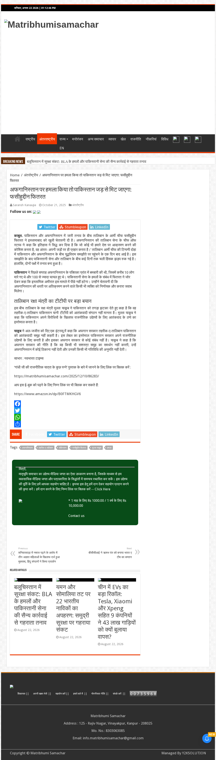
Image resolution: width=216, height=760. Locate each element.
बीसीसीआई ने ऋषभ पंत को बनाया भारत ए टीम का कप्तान (110, 553)
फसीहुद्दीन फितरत (79, 447)
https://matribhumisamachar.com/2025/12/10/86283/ (56, 376)
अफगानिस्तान (27, 447)
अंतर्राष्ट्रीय (31, 175)
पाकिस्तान (62, 447)
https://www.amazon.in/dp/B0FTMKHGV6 (47, 394)
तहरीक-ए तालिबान (46, 447)
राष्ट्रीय (30, 139)
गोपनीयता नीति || (100, 693)
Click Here (102, 489)
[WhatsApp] (75, 417)
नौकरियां (151, 139)
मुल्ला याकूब (96, 447)
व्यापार (112, 139)
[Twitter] (75, 410)
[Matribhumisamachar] (51, 24)
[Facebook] (75, 403)
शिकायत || (23, 693)
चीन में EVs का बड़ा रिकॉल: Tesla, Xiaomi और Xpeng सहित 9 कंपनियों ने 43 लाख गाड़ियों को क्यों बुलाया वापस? (117, 612)
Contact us (76, 516)
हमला (109, 447)
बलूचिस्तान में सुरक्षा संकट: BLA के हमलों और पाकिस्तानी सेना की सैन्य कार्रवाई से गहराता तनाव (86, 162)
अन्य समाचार (96, 139)
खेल (123, 139)
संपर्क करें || (119, 693)
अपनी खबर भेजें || (42, 693)
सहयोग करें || (62, 693)
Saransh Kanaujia (24, 205)
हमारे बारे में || (80, 693)
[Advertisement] (135, 81)
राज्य (62, 139)
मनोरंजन (77, 139)
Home (17, 138)
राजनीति (135, 139)
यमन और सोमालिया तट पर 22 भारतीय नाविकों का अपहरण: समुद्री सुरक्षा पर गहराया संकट (73, 608)
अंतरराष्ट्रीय (47, 139)
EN (61, 148)
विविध (164, 139)
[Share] (75, 424)
